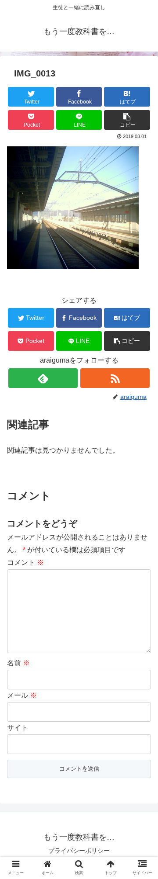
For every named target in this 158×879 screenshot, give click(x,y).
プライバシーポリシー (79, 850)
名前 (18, 663)
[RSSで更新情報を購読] (114, 378)
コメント (25, 562)
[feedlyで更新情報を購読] (42, 378)
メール (22, 695)
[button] (127, 120)
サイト (17, 727)
